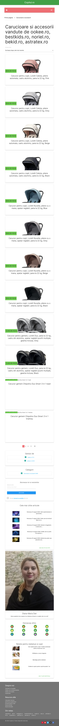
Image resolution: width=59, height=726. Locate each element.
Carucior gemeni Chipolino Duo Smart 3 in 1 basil (29, 384)
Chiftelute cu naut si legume (39, 653)
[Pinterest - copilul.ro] (42, 723)
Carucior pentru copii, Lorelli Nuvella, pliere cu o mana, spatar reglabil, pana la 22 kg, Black (29, 304)
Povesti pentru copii (10, 703)
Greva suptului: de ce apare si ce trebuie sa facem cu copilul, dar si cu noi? (29, 616)
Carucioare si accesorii (23, 17)
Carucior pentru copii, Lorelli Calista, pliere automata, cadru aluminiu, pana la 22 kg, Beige (29, 142)
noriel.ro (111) (31, 457)
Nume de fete (8, 705)
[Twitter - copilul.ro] (47, 723)
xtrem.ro (33, 715)
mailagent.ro (20, 713)
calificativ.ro (20, 715)
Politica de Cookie (9, 691)
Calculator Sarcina (9, 700)
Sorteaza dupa (8, 47)
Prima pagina (8, 17)
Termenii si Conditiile (10, 688)
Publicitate (8, 693)
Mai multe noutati (44, 548)
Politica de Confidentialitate (12, 690)
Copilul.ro (29, 2)
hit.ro (6, 715)
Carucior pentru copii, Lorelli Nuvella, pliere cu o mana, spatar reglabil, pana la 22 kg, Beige (29, 272)
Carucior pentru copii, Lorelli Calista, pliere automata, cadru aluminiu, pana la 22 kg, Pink (29, 77)
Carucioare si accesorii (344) (31, 473)
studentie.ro (12, 715)
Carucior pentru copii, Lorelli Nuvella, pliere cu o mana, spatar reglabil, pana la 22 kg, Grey (29, 239)
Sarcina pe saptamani (10, 701)
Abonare (21, 492)
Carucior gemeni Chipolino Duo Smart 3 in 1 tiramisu (29, 417)
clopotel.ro (8, 713)
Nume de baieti (9, 706)
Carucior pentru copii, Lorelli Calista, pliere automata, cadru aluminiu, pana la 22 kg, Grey (29, 109)
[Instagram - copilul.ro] (50, 723)
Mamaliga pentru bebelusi (39, 659)
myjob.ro (37, 713)
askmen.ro (27, 715)
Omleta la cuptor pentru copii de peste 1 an (39, 666)
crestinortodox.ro (28, 713)
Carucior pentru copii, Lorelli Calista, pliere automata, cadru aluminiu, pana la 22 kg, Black (29, 174)
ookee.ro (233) (31, 461)
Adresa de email (10, 484)
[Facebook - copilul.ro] (53, 723)
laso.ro (42, 713)
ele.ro (13, 713)
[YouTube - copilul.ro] (45, 723)
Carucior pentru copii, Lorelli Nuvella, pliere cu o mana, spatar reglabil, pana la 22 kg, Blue (29, 207)
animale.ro (48, 713)
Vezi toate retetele (44, 676)
